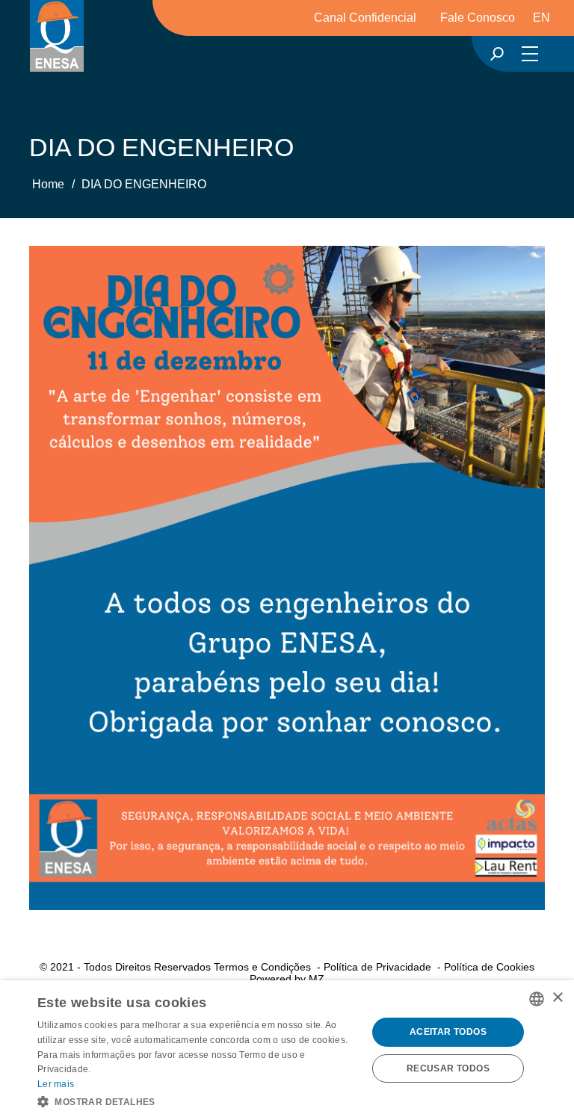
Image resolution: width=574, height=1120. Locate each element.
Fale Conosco (477, 17)
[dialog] (287, 1050)
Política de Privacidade (377, 967)
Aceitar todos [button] (448, 1032)
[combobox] (536, 998)
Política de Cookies (489, 967)
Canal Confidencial (365, 17)
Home (48, 184)
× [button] (557, 997)
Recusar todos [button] (448, 1068)
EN (541, 17)
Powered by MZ (287, 979)
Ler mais (55, 1084)
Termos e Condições (262, 967)
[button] (197, 1100)
